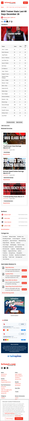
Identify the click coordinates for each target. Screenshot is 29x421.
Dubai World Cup (22, 240)
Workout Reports (18, 375)
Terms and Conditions (10, 413)
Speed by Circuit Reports (20, 255)
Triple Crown (11, 257)
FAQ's (16, 399)
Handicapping (13, 244)
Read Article (6, 154)
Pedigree (5, 250)
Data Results (18, 385)
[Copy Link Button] (9, 22)
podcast (19, 250)
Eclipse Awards (6, 242)
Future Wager (6, 244)
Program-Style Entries (6, 382)
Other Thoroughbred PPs (6, 389)
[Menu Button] (2, 2)
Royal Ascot (5, 255)
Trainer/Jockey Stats (8, 201)
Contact (16, 397)
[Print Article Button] (11, 22)
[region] (14, 410)
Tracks (16, 391)
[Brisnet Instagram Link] (2, 368)
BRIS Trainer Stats (5, 125)
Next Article (19, 122)
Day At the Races (13, 240)
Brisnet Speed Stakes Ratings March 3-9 (13, 172)
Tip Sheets (17, 377)
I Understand (19, 418)
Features (18, 242)
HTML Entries (4, 380)
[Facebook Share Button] (5, 22)
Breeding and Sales (7, 238)
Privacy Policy (18, 415)
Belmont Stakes (12, 236)
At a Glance (5, 236)
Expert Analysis (18, 374)
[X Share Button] (7, 22)
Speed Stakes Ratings (8, 177)
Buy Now (24, 270)
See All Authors (5, 229)
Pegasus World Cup (12, 250)
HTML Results (18, 383)
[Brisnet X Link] (5, 368)
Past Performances (6, 385)
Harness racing (21, 244)
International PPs (5, 391)
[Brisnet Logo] (10, 2)
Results (17, 382)
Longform (13, 248)
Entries (3, 378)
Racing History (12, 253)
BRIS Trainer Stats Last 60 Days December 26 (16, 7)
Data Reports (4, 24)
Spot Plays (5, 257)
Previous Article (11, 122)
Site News (11, 255)
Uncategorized (19, 257)
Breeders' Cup (20, 236)
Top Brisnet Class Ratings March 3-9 (12, 147)
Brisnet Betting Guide (8, 293)
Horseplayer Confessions (8, 246)
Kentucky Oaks (6, 248)
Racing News (19, 253)
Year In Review (6, 259)
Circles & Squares (16, 238)
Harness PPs (3, 393)
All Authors (3, 375)
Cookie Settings (9, 418)
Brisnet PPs (3, 386)
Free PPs (3, 388)
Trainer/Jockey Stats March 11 (13, 197)
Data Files (17, 388)
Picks (16, 372)
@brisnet (13, 17)
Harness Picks (18, 379)
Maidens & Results (20, 248)
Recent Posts (4, 374)
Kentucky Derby (18, 246)
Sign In (25, 2)
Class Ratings (7, 152)
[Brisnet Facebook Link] (7, 368)
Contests (23, 238)
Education (13, 242)
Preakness (5, 253)
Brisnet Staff (7, 17)
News (2, 7)
